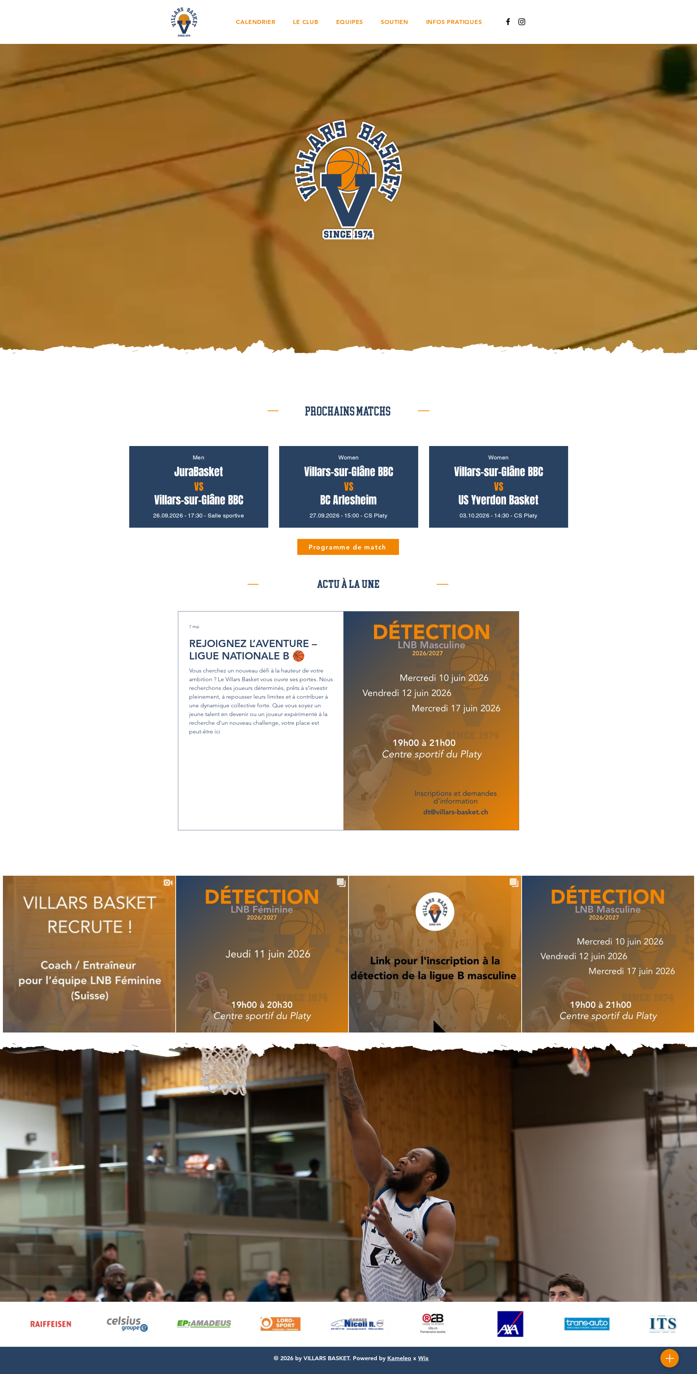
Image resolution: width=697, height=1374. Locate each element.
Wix (423, 1358)
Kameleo (399, 1358)
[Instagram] (521, 21)
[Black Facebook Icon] (508, 21)
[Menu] (669, 1358)
